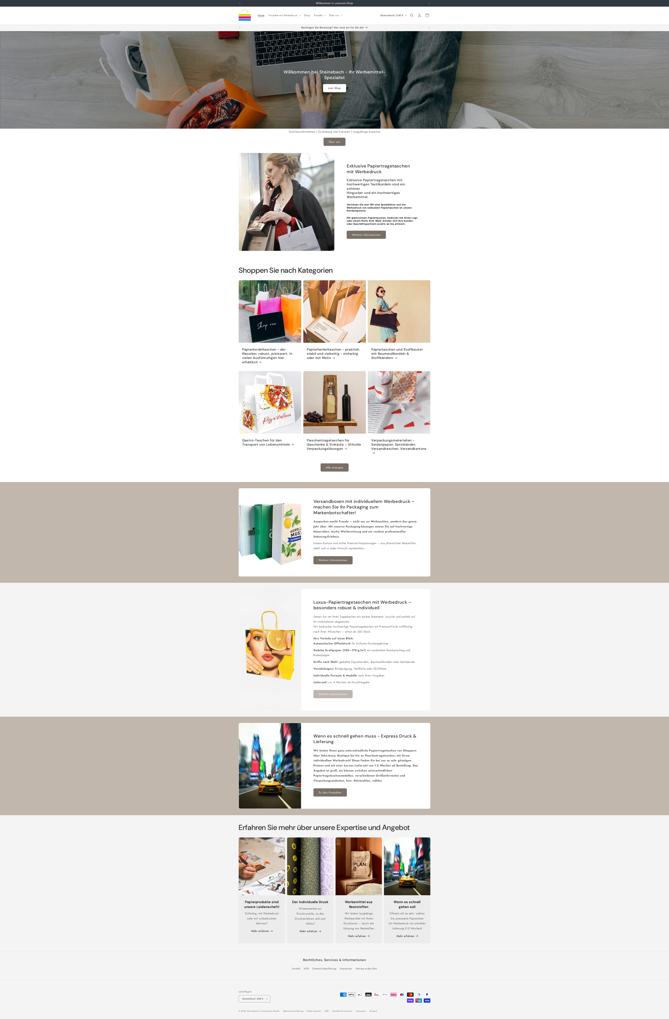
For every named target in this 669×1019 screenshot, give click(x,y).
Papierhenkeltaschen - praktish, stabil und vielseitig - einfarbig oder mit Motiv (333, 353)
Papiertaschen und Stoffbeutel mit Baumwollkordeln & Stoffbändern (396, 353)
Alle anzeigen (334, 467)
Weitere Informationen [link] (333, 694)
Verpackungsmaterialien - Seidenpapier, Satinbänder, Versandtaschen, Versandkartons (398, 444)
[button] (284, 15)
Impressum (346, 968)
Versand (373, 1011)
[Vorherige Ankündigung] (240, 3)
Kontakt (296, 968)
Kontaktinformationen (342, 1011)
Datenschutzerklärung (324, 968)
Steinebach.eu (253, 1011)
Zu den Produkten (330, 792)
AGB (306, 968)
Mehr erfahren (260, 931)
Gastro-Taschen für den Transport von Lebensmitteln (266, 442)
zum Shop (334, 88)
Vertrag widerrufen (366, 968)
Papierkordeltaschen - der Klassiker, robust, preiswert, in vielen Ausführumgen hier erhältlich (267, 355)
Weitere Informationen (366, 235)
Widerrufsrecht (314, 1011)
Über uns (334, 142)
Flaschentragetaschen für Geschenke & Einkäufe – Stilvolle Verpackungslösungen (334, 444)
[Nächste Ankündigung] (429, 3)
